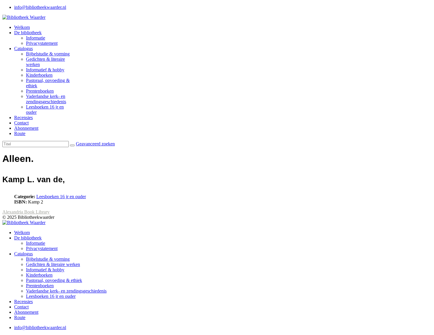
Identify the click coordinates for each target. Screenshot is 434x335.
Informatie (35, 37)
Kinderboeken (39, 75)
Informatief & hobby (45, 69)
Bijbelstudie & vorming (48, 53)
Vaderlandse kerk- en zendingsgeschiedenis (46, 99)
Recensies (23, 117)
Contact (21, 122)
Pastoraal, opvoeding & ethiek (54, 280)
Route (19, 133)
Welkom (22, 27)
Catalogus (23, 48)
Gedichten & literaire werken (53, 264)
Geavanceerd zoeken (95, 143)
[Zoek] (72, 145)
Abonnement (26, 128)
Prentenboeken (40, 90)
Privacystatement (42, 43)
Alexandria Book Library (26, 211)
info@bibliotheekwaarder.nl (40, 7)
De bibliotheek (28, 32)
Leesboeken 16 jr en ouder (61, 196)
